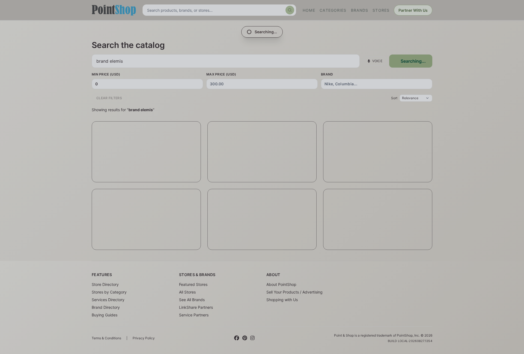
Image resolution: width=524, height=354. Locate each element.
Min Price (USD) (106, 74)
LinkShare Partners (196, 307)
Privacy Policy (144, 338)
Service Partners (194, 315)
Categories (333, 10)
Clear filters (109, 98)
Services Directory (108, 299)
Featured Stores (193, 284)
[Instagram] (252, 338)
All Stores (187, 292)
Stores (381, 10)
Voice (377, 61)
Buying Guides (104, 315)
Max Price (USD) (221, 74)
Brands (359, 10)
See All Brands (192, 299)
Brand (327, 74)
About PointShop (281, 284)
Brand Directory (106, 307)
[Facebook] (236, 338)
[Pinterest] (244, 338)
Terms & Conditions (106, 338)
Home (309, 10)
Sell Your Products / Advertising (294, 292)
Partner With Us (413, 10)
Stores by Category (109, 292)
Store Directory (105, 284)
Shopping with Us (282, 299)
